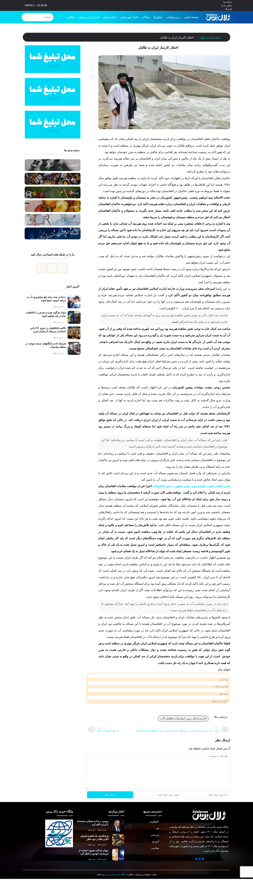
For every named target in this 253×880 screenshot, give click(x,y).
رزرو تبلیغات (174, 17)
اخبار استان (113, 17)
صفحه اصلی (192, 17)
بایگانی (75, 17)
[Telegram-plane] (127, 5)
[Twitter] (130, 5)
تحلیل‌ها (159, 17)
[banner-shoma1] (52, 72)
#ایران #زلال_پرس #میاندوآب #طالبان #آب (183, 725)
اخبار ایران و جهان (92, 17)
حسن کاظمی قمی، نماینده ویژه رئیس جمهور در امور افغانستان (191, 490)
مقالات (147, 17)
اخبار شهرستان (131, 17)
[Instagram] (123, 5)
